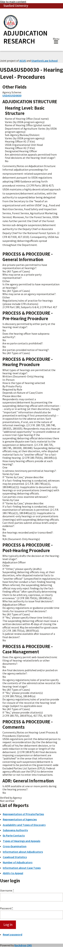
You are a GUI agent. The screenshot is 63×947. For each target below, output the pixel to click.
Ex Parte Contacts (14, 835)
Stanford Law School (44, 60)
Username (7, 890)
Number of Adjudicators (17, 862)
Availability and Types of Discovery (24, 825)
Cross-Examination (14, 846)
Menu (56, 39)
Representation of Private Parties (23, 814)
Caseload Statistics (15, 857)
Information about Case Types (22, 868)
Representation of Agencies (20, 819)
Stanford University (16, 6)
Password (6, 908)
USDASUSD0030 (11, 95)
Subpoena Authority (15, 830)
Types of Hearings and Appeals (21, 841)
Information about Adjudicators (23, 851)
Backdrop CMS (23, 945)
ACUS (22, 60)
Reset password (12, 934)
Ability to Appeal (13, 873)
